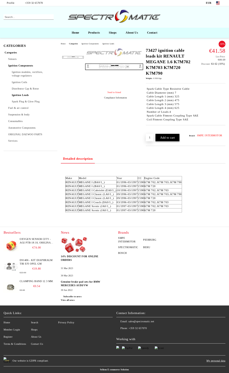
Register (8, 336)
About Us (132, 32)
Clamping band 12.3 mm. (36, 281)
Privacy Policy (66, 322)
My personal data (215, 360)
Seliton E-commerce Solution (114, 369)
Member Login (12, 329)
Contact (152, 32)
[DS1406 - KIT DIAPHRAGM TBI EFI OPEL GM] (11, 266)
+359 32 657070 (34, 3)
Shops (113, 32)
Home (75, 32)
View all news (68, 300)
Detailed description (78, 158)
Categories (73, 44)
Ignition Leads (108, 44)
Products (94, 32)
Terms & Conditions (15, 344)
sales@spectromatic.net (141, 321)
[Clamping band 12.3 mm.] (11, 288)
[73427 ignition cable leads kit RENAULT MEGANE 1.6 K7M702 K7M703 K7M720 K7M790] (114, 85)
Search (34, 322)
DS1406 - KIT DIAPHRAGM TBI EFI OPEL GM (36, 262)
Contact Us (37, 344)
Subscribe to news (72, 296)
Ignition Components (90, 44)
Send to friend (114, 92)
